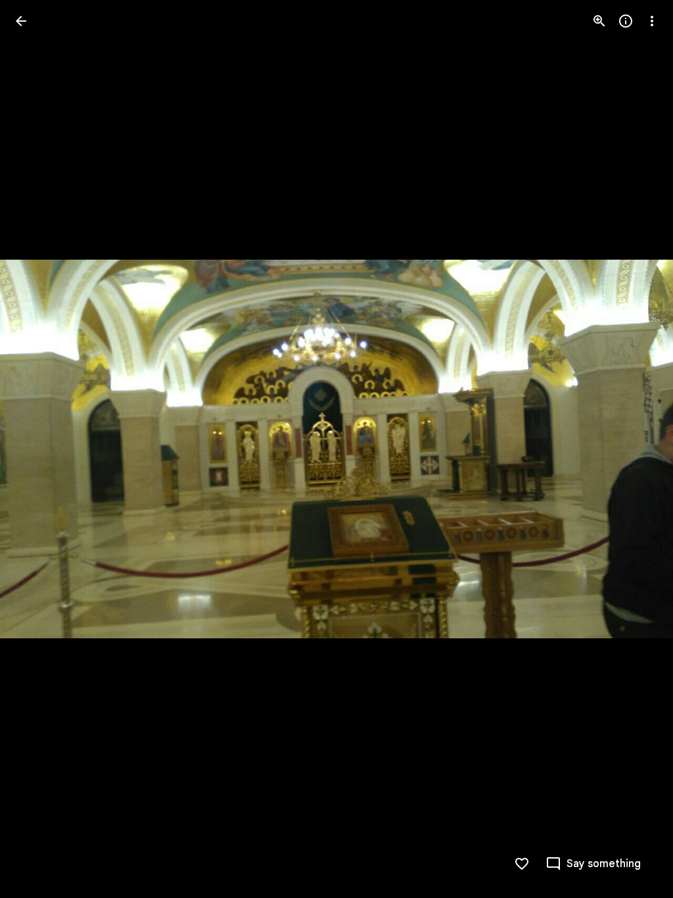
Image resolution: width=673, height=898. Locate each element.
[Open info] (626, 21)
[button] (36, 449)
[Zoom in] (599, 21)
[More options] (652, 21)
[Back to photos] (21, 21)
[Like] (522, 864)
